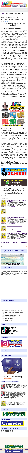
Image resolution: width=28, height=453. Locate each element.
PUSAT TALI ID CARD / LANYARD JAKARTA (15, 401)
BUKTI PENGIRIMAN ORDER (7, 320)
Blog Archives (15, 381)
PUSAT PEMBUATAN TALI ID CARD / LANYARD (11, 306)
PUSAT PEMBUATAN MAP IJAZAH (9, 308)
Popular (3, 381)
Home (2, 13)
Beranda (15, 242)
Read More (13, 206)
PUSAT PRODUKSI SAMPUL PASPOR (9, 303)
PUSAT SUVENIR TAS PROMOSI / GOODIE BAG (11, 305)
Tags (9, 381)
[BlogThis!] (2, 195)
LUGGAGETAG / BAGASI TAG (8, 318)
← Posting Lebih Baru (5, 242)
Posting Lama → (23, 242)
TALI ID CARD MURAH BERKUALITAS (14, 226)
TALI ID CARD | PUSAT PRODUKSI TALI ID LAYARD (17, 233)
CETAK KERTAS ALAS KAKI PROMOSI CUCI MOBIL (12, 310)
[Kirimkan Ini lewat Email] (1, 195)
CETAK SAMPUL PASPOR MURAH (13, 384)
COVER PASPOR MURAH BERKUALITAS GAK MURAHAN (12, 18)
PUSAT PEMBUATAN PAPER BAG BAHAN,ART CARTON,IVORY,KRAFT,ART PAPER (11, 316)
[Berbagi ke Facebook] (5, 195)
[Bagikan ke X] (4, 195)
